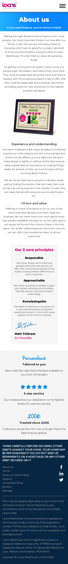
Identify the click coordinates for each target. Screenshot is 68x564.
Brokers (7, 486)
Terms (6, 471)
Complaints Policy (12, 482)
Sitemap (7, 490)
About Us (7, 467)
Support (7, 479)
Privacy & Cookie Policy (15, 475)
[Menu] (62, 6)
